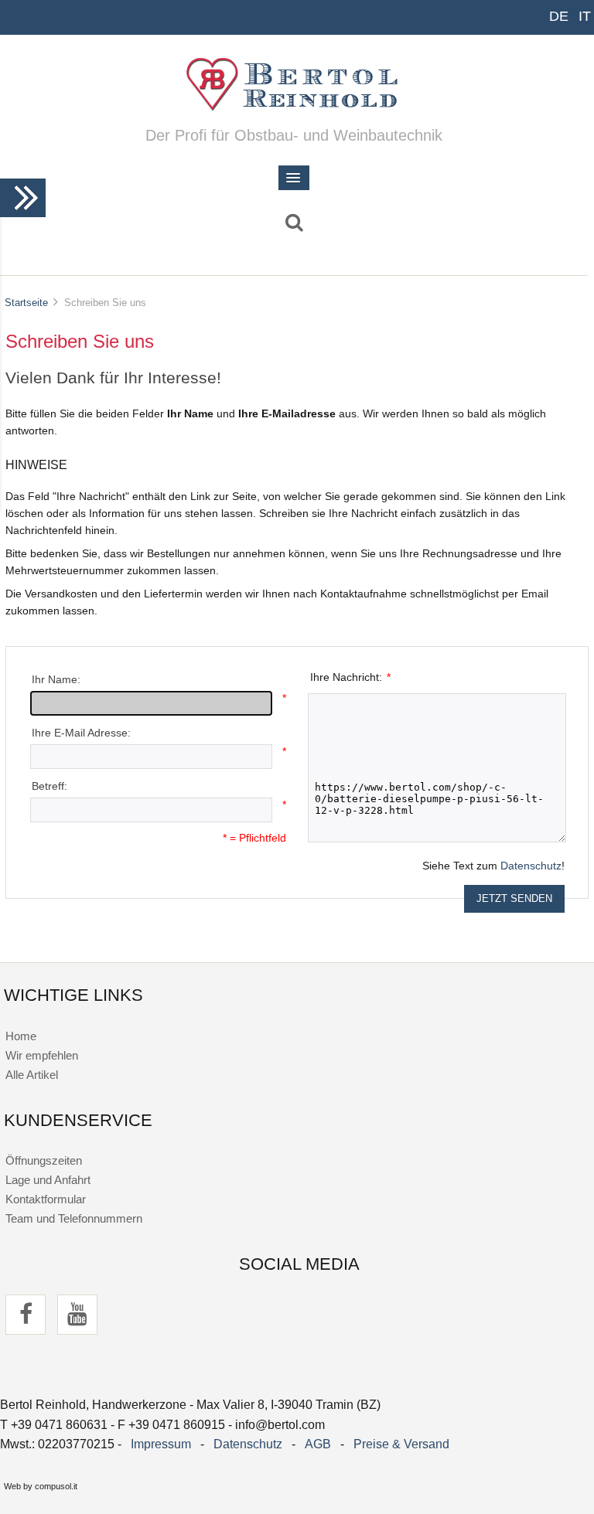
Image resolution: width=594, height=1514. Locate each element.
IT (585, 16)
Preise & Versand (401, 1444)
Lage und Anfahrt (47, 1179)
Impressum (161, 1444)
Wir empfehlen (41, 1055)
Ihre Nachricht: (350, 677)
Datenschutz (531, 866)
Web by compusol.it (40, 1486)
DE (558, 16)
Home (20, 1036)
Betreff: (49, 786)
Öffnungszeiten (43, 1160)
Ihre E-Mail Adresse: (81, 733)
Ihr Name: (56, 680)
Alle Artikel (31, 1074)
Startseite (26, 302)
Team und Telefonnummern (73, 1218)
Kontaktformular (45, 1199)
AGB (318, 1444)
